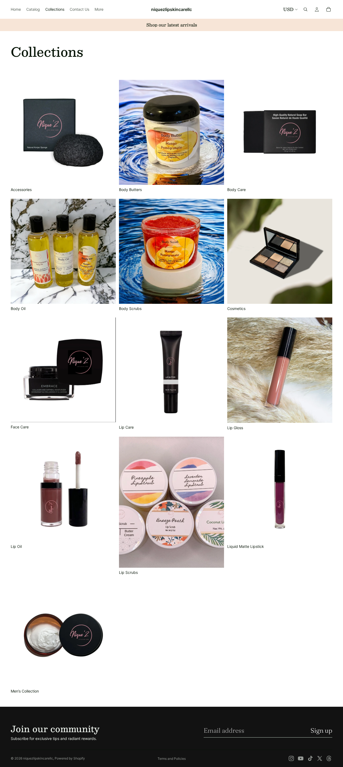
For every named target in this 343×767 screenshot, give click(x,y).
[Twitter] (319, 758)
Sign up (321, 730)
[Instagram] (291, 758)
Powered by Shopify (70, 758)
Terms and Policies (172, 759)
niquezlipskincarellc (38, 758)
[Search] (305, 9)
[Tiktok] (310, 758)
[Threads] (329, 758)
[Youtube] (300, 758)
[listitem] (99, 9)
